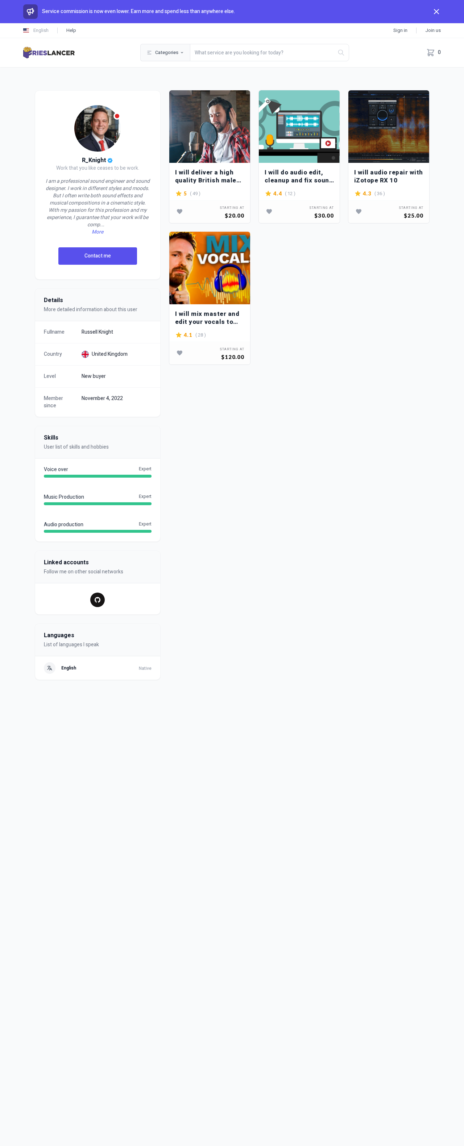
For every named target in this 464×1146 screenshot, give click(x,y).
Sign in (400, 30)
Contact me (97, 256)
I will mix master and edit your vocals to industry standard (207, 318)
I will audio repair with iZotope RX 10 (388, 176)
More (97, 232)
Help (71, 30)
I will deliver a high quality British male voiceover (205, 176)
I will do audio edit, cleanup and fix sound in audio (299, 176)
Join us (433, 30)
